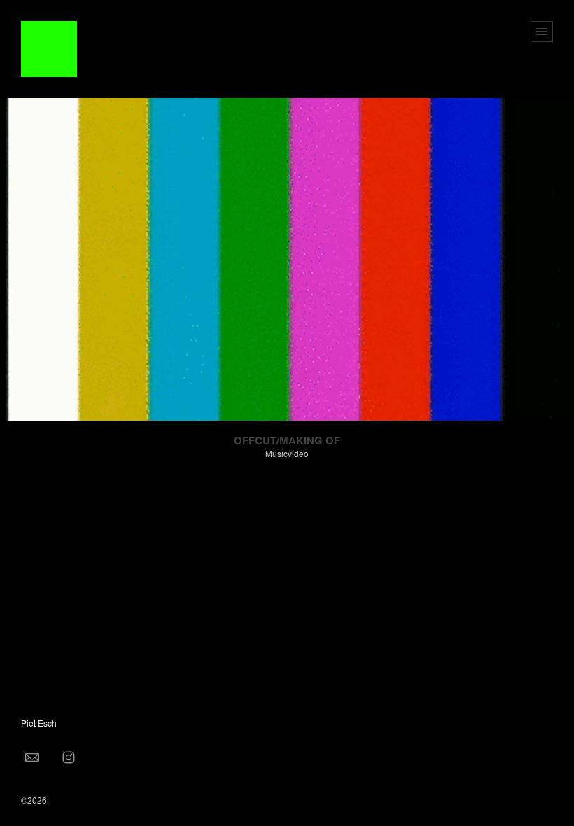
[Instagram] (68, 756)
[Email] (32, 756)
